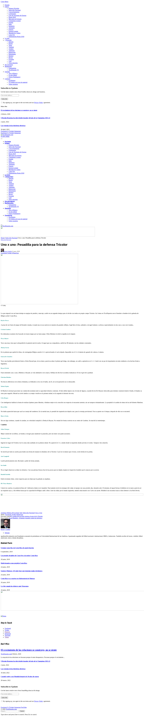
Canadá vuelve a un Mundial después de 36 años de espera (20, 676)
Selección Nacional (15, 10)
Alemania (12, 28)
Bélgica (9, 513)
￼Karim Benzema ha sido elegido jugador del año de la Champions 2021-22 (25, 118)
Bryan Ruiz (15, 513)
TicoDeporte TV (14, 70)
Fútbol (7, 7)
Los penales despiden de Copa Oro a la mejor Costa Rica (19, 555)
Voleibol (11, 47)
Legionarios (12, 14)
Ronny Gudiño (8, 251)
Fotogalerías (12, 68)
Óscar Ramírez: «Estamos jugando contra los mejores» (25, 518)
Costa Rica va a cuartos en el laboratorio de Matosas (18, 578)
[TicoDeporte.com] (7, 135)
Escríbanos (12, 80)
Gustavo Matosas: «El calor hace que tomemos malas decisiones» (22, 571)
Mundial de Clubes (14, 33)
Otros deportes (13, 63)
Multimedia (8, 66)
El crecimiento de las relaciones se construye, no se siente (19, 110)
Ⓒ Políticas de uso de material (18, 82)
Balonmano (12, 54)
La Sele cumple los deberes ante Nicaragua (14, 586)
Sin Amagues (9, 65)
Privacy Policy (38, 102)
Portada (7, 5)
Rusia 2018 (12, 17)
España (11, 22)
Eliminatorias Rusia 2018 (16, 36)
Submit (22, 711)
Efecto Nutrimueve (14, 77)
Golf (10, 61)
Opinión (7, 72)
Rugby (11, 43)
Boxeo (11, 57)
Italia (10, 24)
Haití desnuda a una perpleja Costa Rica (14, 563)
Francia (11, 29)
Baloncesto (12, 52)
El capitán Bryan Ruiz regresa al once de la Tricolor (27, 516)
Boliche (11, 42)
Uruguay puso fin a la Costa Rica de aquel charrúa (17, 548)
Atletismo (12, 50)
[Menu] (1, 138)
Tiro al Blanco (13, 73)
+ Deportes (8, 40)
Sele (21, 513)
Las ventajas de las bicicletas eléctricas (13, 125)
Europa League (13, 31)
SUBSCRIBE (5, 136)
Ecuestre (11, 59)
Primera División (14, 8)
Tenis (10, 45)
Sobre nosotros (13, 84)
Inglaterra (11, 26)
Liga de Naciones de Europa (17, 15)
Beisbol (11, 56)
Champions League (15, 21)
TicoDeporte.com (6, 654)
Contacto (7, 79)
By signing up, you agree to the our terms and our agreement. (26, 102)
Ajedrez (11, 49)
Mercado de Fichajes (15, 19)
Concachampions (14, 12)
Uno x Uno (38, 513)
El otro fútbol (13, 75)
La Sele (7, 38)
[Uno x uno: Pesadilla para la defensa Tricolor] (39, 304)
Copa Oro (12, 35)
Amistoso (4, 513)
